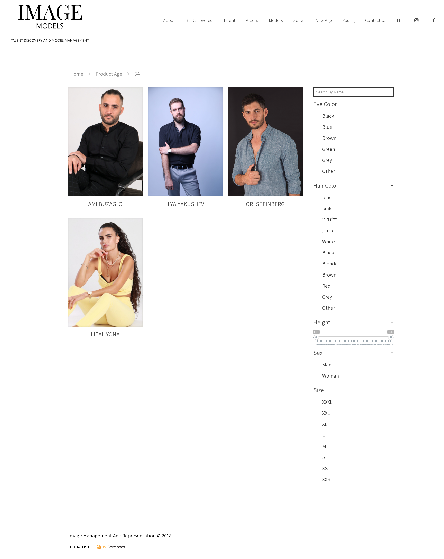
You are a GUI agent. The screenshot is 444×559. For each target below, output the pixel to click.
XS (325, 468)
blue (327, 197)
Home (76, 73)
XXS (326, 479)
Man (326, 364)
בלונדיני (330, 219)
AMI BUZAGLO (105, 204)
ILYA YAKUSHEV (185, 204)
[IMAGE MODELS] (50, 23)
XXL (326, 413)
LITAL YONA (105, 334)
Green (328, 149)
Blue (327, 127)
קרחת (327, 230)
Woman (330, 375)
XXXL (327, 402)
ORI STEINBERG (265, 204)
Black (328, 116)
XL (324, 424)
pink (326, 208)
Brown (329, 138)
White (328, 241)
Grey (327, 160)
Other (328, 171)
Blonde (330, 263)
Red (326, 285)
